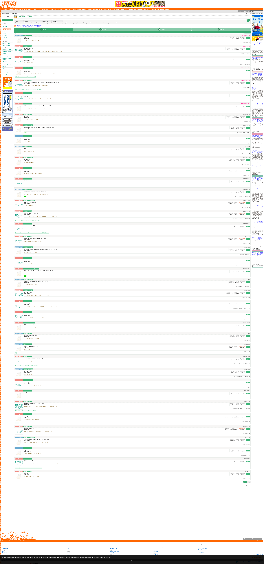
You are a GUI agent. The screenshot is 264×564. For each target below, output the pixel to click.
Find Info (68, 554)
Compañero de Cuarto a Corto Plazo (7, 59)
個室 (35, 76)
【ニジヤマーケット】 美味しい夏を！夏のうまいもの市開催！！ (27, 26)
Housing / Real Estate (114, 551)
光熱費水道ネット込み (30, 232)
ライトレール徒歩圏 (39, 232)
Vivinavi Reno (201, 552)
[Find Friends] (111, 9)
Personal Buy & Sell (114, 547)
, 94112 (28, 48)
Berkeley (16, 423)
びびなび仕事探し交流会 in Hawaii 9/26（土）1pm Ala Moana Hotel (28, 25)
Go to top (260, 540)
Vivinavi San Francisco (202, 547)
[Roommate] (102, 9)
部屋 (16, 353)
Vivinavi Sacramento (202, 549)
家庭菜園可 (46, 232)
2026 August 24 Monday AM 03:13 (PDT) (255, 13)
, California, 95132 (29, 225)
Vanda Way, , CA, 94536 (31, 213)
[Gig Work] (139, 9)
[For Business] (159, 9)
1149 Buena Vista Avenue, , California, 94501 (37, 105)
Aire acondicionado (19, 22)
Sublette (4, 66)
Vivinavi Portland (201, 550)
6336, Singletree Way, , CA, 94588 (33, 69)
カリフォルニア (24, 76)
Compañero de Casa (7, 51)
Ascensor (54, 22)
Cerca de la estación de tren (96, 22)
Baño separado (28, 22)
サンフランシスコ (28, 467)
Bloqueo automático (41, 22)
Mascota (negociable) (61, 22)
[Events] (38, 9)
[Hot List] (34, 9)
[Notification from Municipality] (15, 9)
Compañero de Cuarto (7, 49)
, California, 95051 (30, 59)
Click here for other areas (258, 554)
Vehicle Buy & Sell (113, 548)
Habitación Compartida (7, 64)
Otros (4, 68)
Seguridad (48, 22)
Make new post (7, 20)
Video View (5, 39)
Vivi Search (155, 554)
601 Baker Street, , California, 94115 (39, 270)
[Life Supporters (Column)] (120, 9)
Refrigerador (86, 22)
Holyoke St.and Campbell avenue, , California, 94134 (42, 82)
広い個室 (16, 232)
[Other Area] (166, 9)
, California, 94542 (29, 428)
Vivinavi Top (5, 74)
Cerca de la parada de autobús (110, 22)
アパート (34, 89)
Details (247, 38)
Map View (5, 35)
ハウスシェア (28, 220)
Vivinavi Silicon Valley (202, 548)
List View (4, 33)
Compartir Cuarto (7, 16)
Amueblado (80, 22)
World (3, 13)
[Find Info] (54, 9)
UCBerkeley (27, 365)
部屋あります (39, 89)
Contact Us (4, 552)
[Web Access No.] (146, 9)
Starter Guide (5, 548)
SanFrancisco (35, 467)
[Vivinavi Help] (152, 9)
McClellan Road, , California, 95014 (33, 94)
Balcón (33, 22)
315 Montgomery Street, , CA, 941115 (39, 127)
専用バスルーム (22, 232)
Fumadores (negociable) (72, 22)
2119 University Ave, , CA (31, 460)
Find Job (68, 552)
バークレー (22, 365)
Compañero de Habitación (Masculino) (7, 56)
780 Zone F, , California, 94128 (31, 346)
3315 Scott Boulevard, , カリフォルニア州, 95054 (36, 439)
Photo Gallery (155, 551)
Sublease (17, 365)
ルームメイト (28, 89)
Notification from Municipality (158, 547)
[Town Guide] (27, 9)
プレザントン (30, 76)
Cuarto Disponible (6, 45)
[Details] (19, 40)
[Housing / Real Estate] (92, 9)
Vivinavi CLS (5, 547)
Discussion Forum (156, 550)
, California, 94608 (30, 313)
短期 (36, 365)
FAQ (3, 551)
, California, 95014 (30, 202)
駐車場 (38, 220)
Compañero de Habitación (6, 54)
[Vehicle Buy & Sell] (79, 9)
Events (68, 549)
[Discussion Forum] (126, 9)
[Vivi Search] (4, 9)
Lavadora (119, 22)
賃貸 (16, 76)
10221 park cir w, (29, 324)
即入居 (19, 76)
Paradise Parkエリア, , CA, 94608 (35, 238)
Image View (5, 37)
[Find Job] (44, 9)
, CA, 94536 (28, 303)
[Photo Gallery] (132, 9)
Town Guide (69, 547)
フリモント (23, 220)
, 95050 (28, 371)
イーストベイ (17, 220)
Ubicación (5, 61)
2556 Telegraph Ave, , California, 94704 (33, 358)
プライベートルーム (21, 89)
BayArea (40, 467)
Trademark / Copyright (13, 540)
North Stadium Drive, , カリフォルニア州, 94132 (36, 281)
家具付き (34, 220)
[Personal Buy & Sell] (65, 9)
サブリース (33, 365)
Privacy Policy (23, 540)
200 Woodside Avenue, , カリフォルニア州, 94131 (40, 249)
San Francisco (14, 13)
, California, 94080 (32, 170)
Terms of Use (5, 540)
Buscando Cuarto (6, 43)
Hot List (68, 548)
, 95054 (28, 292)
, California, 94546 (30, 335)
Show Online (5, 26)
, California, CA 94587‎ (34, 403)
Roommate (112, 552)
